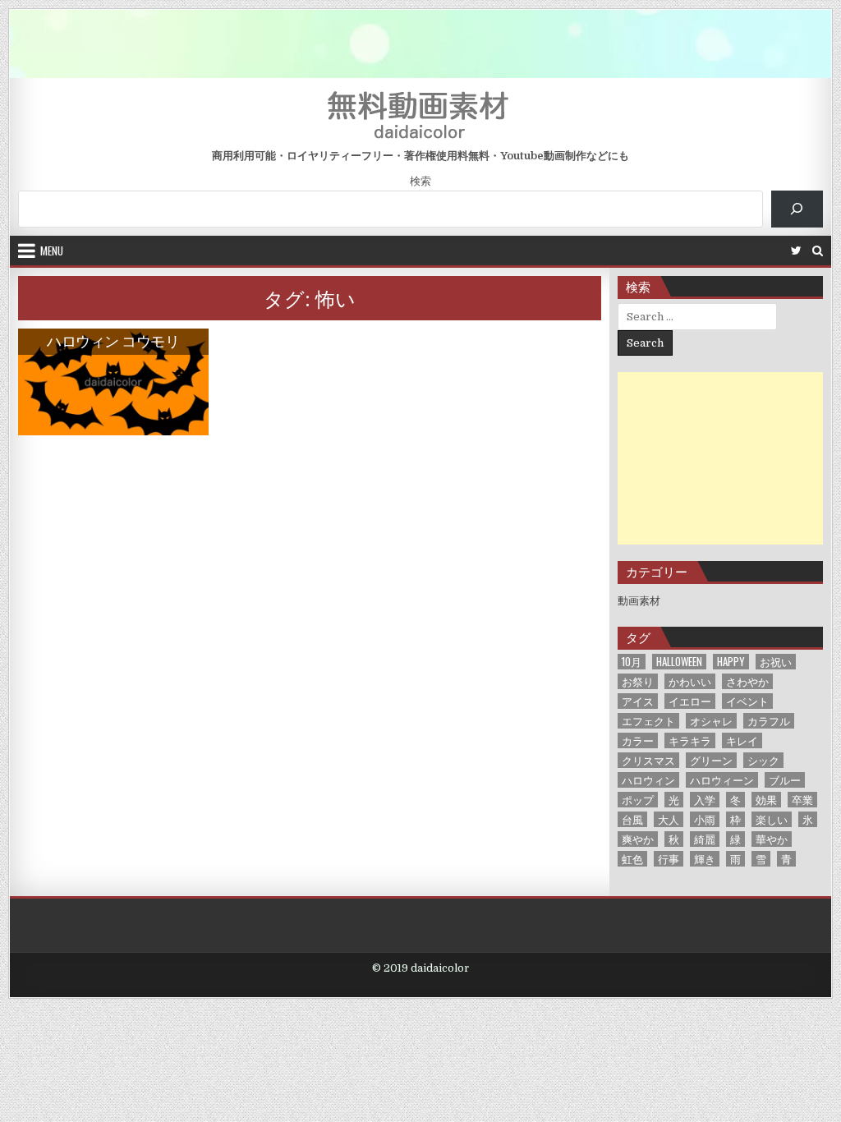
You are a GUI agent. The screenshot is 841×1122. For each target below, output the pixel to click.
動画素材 (639, 601)
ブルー (785, 780)
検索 (420, 181)
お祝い (776, 661)
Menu (51, 250)
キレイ (742, 740)
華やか (772, 839)
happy (731, 661)
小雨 (704, 819)
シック (763, 760)
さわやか (747, 681)
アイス (638, 701)
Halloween (679, 661)
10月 (631, 661)
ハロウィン (648, 780)
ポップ (638, 799)
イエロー (690, 701)
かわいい (690, 681)
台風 (632, 819)
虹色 (632, 859)
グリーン (711, 760)
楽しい (772, 819)
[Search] (817, 251)
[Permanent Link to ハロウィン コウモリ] (113, 382)
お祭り (638, 681)
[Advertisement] (720, 458)
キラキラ (690, 740)
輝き (704, 859)
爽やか (638, 839)
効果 (766, 799)
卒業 (802, 799)
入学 (704, 799)
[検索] (797, 209)
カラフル (768, 721)
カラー (638, 740)
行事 (668, 859)
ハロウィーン (722, 780)
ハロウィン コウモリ (113, 341)
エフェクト (648, 721)
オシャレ (711, 721)
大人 (668, 819)
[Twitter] (796, 251)
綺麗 (704, 839)
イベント (747, 701)
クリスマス (648, 760)
